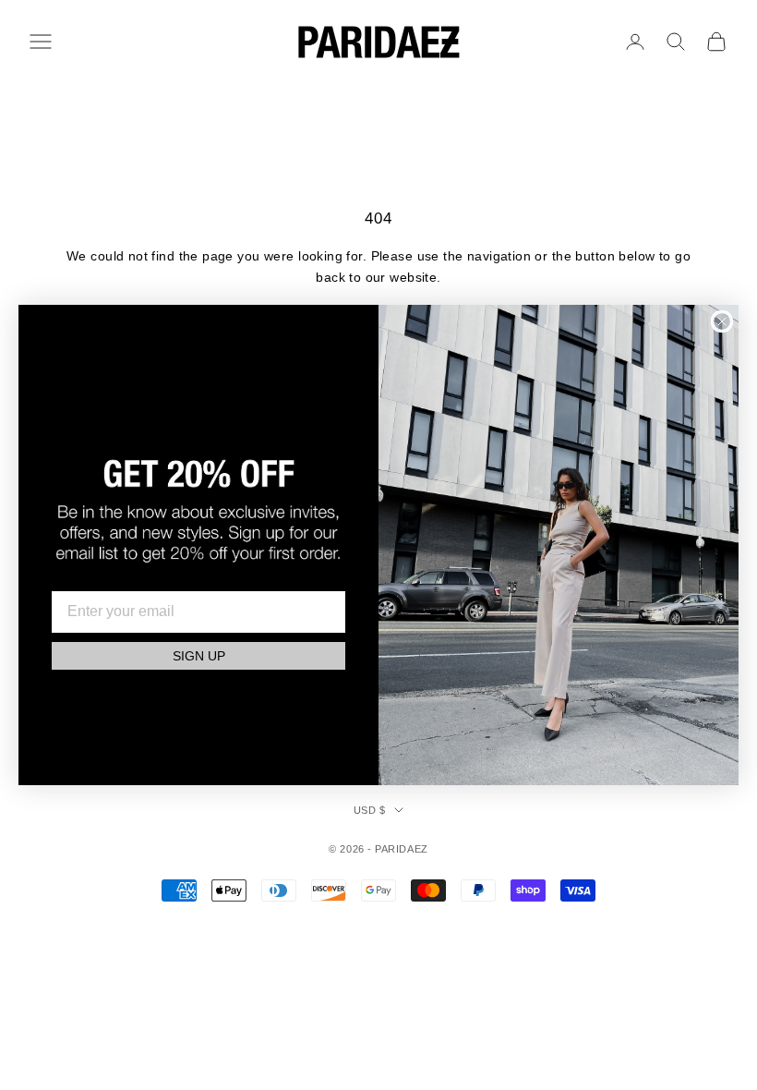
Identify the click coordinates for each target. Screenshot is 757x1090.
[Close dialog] (722, 321)
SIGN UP (199, 655)
